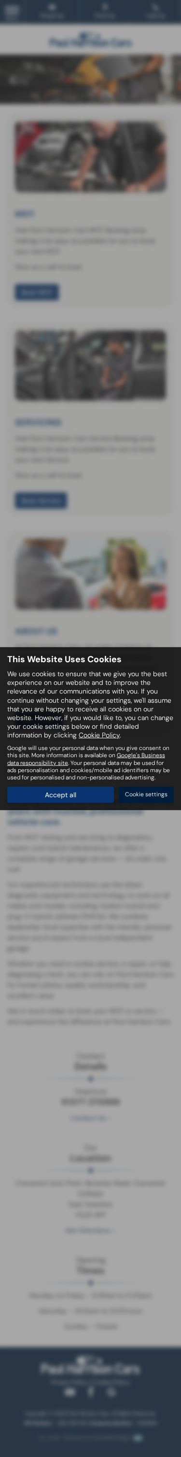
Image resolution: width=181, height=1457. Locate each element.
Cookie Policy (99, 735)
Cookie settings (146, 794)
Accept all (60, 794)
